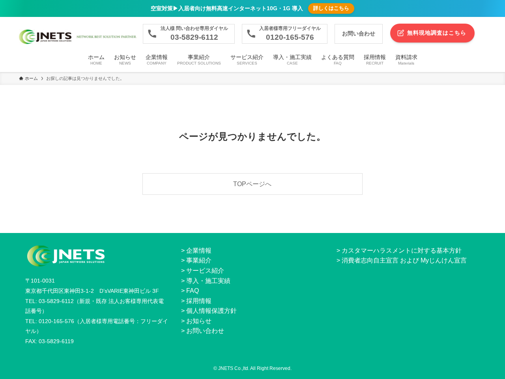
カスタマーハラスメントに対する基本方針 (402, 250)
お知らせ (198, 321)
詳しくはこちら (331, 8)
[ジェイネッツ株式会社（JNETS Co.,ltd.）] (78, 37)
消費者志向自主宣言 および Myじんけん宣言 (404, 260)
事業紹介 (198, 260)
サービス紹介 (205, 270)
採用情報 (198, 301)
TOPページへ (252, 183)
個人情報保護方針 (211, 310)
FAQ (192, 290)
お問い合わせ (205, 330)
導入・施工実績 (208, 280)
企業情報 (198, 250)
